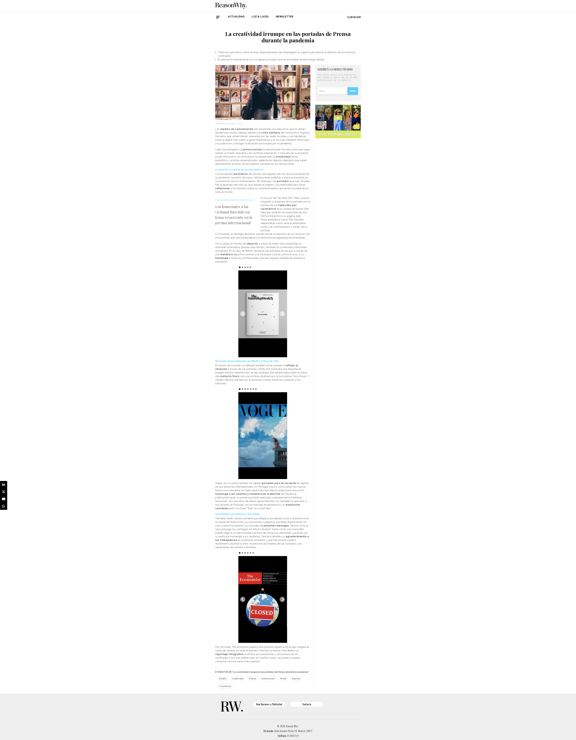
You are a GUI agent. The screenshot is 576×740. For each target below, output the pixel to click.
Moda (283, 678)
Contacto (306, 704)
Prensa (252, 678)
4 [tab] (248, 267)
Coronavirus (225, 686)
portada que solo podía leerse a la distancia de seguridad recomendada (262, 237)
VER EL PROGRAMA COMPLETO (338, 134)
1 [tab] (239, 267)
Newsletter (284, 16)
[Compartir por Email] (3, 499)
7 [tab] (256, 389)
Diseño (222, 678)
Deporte (296, 678)
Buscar (355, 17)
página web (294, 216)
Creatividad (238, 678)
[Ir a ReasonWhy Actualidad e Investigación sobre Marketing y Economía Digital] (231, 5)
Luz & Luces (260, 16)
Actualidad (236, 16)
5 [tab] (250, 267)
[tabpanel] (262, 314)
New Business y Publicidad (269, 704)
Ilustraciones (268, 678)
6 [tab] (253, 389)
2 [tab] (242, 267)
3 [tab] (245, 267)
